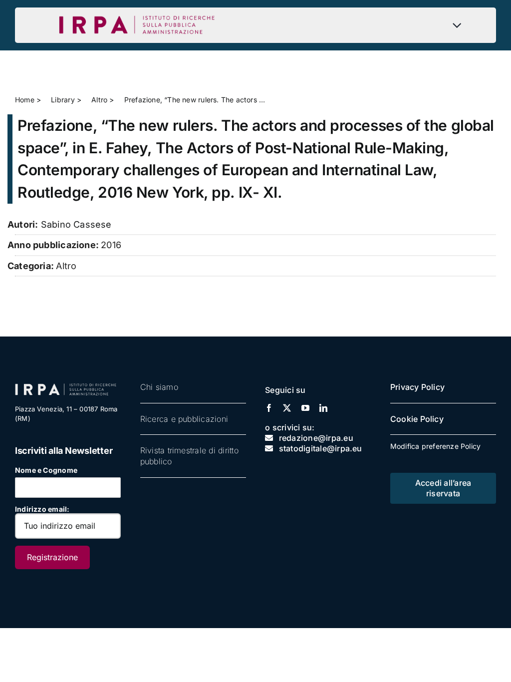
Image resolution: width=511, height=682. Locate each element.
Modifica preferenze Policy (435, 446)
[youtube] (305, 408)
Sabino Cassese (76, 224)
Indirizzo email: (42, 509)
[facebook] (269, 408)
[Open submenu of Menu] (459, 24)
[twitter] (287, 408)
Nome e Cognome (46, 470)
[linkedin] (323, 408)
